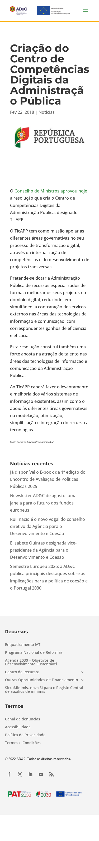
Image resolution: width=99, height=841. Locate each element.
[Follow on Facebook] (9, 774)
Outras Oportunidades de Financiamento (41, 680)
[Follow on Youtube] (41, 774)
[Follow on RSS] (51, 774)
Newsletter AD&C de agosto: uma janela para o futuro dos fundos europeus (43, 503)
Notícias (47, 112)
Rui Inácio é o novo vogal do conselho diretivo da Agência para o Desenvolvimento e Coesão (47, 526)
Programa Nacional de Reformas (34, 653)
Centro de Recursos (22, 672)
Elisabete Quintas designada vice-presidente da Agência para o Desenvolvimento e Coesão (43, 550)
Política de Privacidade (25, 735)
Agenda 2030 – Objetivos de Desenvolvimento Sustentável (31, 662)
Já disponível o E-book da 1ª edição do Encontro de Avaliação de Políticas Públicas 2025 (48, 479)
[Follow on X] (20, 774)
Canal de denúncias (22, 719)
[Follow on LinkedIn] (30, 774)
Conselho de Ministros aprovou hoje (51, 191)
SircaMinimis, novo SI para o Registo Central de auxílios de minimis (44, 690)
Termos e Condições (23, 743)
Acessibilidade (18, 727)
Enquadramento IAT (22, 645)
